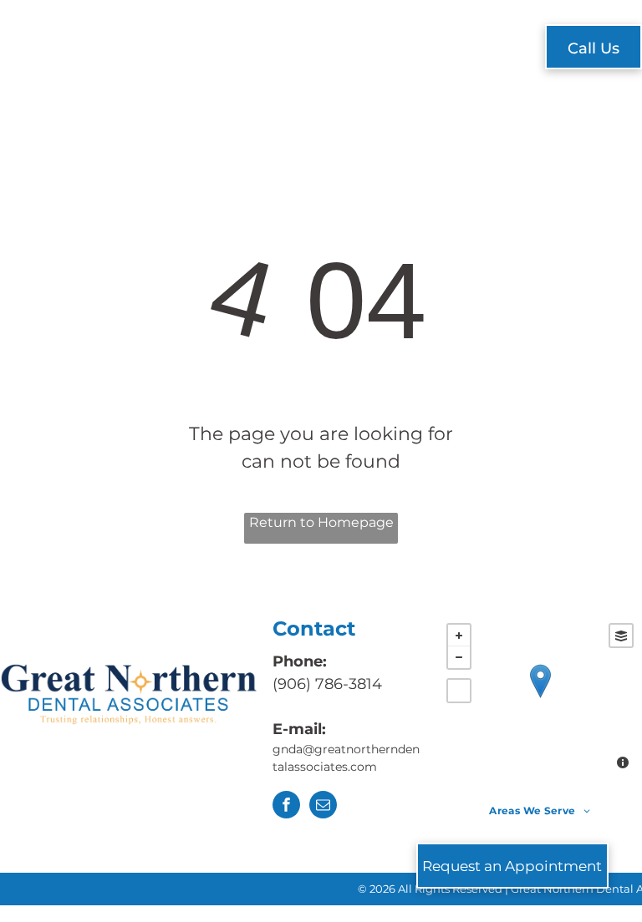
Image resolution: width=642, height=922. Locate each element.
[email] (323, 807)
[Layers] (621, 635)
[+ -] (540, 698)
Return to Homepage (321, 522)
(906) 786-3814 (327, 684)
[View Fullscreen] (459, 691)
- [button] (459, 657)
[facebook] (286, 807)
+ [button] (459, 635)
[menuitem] (189, 48)
